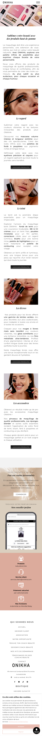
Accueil (22, 627)
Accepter (21, 726)
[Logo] (10, 2)
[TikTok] (23, 682)
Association (22, 635)
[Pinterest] (27, 682)
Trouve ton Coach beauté (22, 643)
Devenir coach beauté (22, 647)
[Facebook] (15, 682)
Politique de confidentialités (18, 722)
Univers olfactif (22, 691)
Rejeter (21, 732)
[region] (21, 715)
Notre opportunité (22, 639)
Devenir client (22, 631)
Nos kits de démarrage (22, 651)
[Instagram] (19, 682)
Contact (22, 661)
